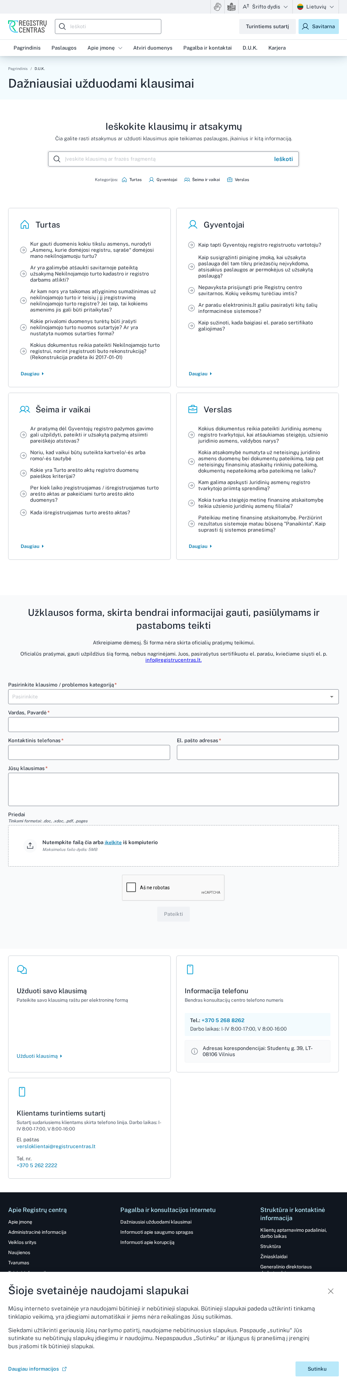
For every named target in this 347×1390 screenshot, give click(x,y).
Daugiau (30, 373)
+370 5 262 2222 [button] (37, 1165)
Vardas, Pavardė (29, 712)
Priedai (47, 817)
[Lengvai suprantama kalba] (231, 7)
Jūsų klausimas (28, 768)
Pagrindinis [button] (27, 48)
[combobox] (109, 26)
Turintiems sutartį (267, 26)
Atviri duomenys (152, 48)
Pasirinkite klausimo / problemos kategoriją (62, 685)
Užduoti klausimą (37, 1056)
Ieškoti (283, 159)
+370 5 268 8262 (223, 1020)
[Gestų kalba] (217, 7)
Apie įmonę (101, 48)
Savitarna (323, 26)
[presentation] (173, 846)
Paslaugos (64, 48)
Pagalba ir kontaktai (207, 48)
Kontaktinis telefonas (36, 740)
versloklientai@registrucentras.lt (56, 1146)
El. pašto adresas (199, 740)
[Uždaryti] (331, 1291)
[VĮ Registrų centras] (27, 26)
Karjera (277, 48)
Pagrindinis (18, 69)
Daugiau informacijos (33, 1369)
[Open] (331, 696)
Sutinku (317, 1369)
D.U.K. (250, 48)
